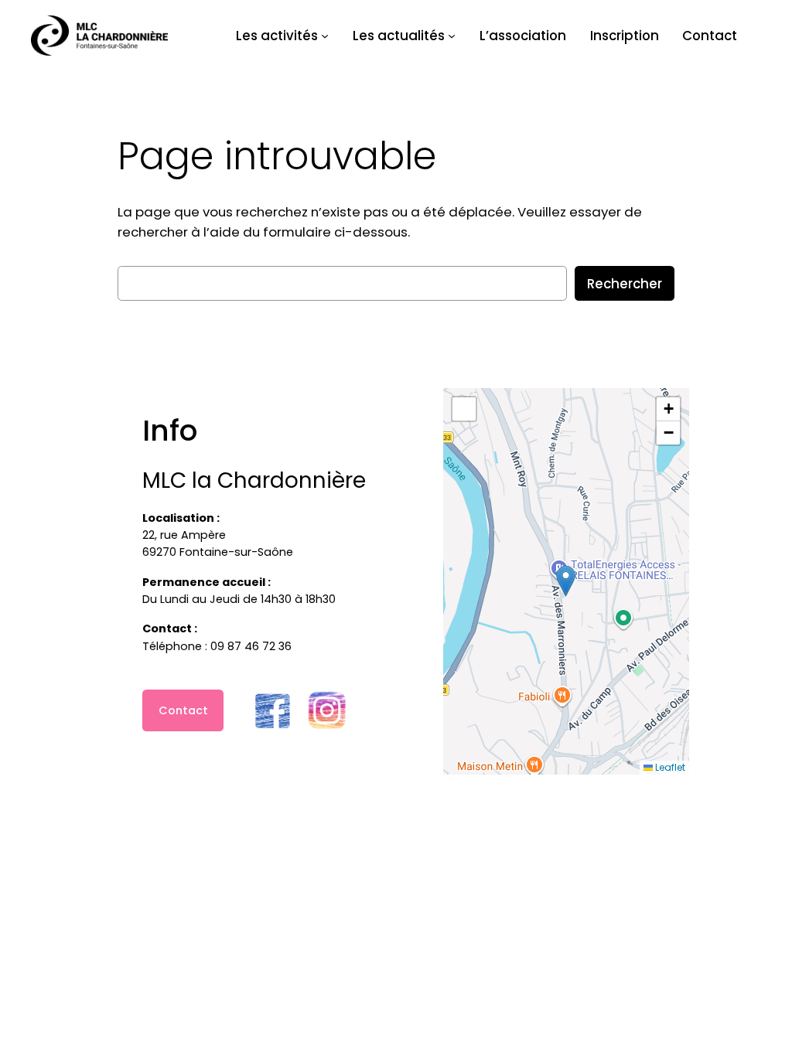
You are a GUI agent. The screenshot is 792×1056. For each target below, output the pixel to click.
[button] (565, 581)
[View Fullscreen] (464, 409)
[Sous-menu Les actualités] (452, 35)
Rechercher (624, 283)
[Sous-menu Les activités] (325, 35)
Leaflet (669, 767)
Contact (183, 710)
